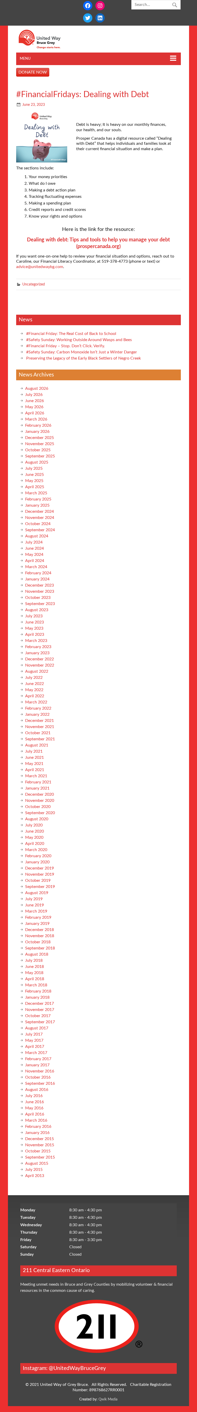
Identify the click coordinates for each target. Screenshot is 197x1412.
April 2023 (34, 634)
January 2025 (37, 505)
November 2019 (39, 874)
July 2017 (34, 1034)
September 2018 (40, 948)
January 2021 (37, 788)
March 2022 (36, 702)
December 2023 (39, 585)
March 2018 (36, 985)
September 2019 (40, 887)
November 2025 (39, 444)
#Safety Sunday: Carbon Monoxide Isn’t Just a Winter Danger (81, 352)
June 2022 (34, 684)
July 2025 (34, 468)
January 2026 (37, 431)
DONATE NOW (32, 72)
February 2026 (38, 425)
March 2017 (36, 1053)
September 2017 (40, 1022)
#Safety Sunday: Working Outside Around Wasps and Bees (79, 340)
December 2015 (39, 1139)
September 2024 (40, 530)
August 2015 (36, 1163)
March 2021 (36, 776)
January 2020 (37, 862)
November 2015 (39, 1145)
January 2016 (37, 1133)
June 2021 (34, 757)
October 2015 (38, 1151)
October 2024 (38, 524)
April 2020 (34, 844)
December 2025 (39, 438)
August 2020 (36, 819)
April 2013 (34, 1176)
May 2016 (34, 1108)
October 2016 (38, 1077)
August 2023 (36, 610)
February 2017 (38, 1059)
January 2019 (37, 924)
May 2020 (34, 837)
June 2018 (34, 967)
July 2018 (34, 960)
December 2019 (39, 868)
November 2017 (39, 1010)
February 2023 (38, 647)
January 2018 (37, 997)
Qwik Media (107, 1399)
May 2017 (34, 1040)
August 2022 (36, 671)
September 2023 (40, 604)
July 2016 (34, 1096)
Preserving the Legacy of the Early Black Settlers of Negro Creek (83, 358)
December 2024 (39, 511)
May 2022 (34, 690)
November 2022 (39, 665)
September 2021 (40, 739)
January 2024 (37, 579)
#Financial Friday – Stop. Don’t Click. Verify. (65, 346)
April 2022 (34, 696)
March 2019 (36, 911)
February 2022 (38, 708)
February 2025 (38, 499)
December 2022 (39, 659)
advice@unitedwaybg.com (39, 267)
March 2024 (36, 567)
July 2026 (34, 395)
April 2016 (34, 1114)
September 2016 (40, 1083)
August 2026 (36, 388)
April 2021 (34, 770)
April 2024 (34, 561)
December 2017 (39, 1003)
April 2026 (34, 413)
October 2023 (38, 598)
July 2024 (34, 542)
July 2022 (34, 678)
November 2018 (39, 936)
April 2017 (34, 1047)
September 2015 (40, 1157)
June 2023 (34, 622)
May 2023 (34, 628)
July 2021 (34, 751)
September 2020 (40, 813)
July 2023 (34, 616)
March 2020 (36, 850)
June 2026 (34, 401)
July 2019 (34, 899)
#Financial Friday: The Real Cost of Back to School (71, 334)
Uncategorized (33, 284)
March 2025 (36, 493)
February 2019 (38, 917)
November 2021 (39, 727)
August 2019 (36, 893)
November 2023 (39, 591)
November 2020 (39, 801)
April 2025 (34, 487)
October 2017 (38, 1016)
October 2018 (38, 942)
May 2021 (34, 764)
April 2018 (34, 979)
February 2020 (38, 856)
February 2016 (38, 1126)
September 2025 (40, 456)
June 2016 (34, 1102)
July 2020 (34, 825)
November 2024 (39, 518)
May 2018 (34, 973)
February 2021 (38, 782)
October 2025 (38, 450)
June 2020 (34, 831)
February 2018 (38, 991)
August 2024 (36, 536)
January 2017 (37, 1065)
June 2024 (34, 548)
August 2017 (36, 1028)
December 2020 (39, 794)
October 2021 (38, 733)
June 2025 (34, 475)
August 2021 (36, 745)
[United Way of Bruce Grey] (45, 48)
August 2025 (36, 462)
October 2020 (38, 807)
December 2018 (39, 930)
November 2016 (39, 1071)
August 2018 (36, 954)
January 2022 (37, 714)
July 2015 (34, 1170)
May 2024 (34, 554)
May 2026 (34, 407)
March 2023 (36, 641)
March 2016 (36, 1120)
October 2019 (38, 880)
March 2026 (36, 419)
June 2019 (34, 905)
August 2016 (36, 1090)
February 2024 (38, 573)
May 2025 (34, 481)
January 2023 (37, 653)
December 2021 (39, 721)
